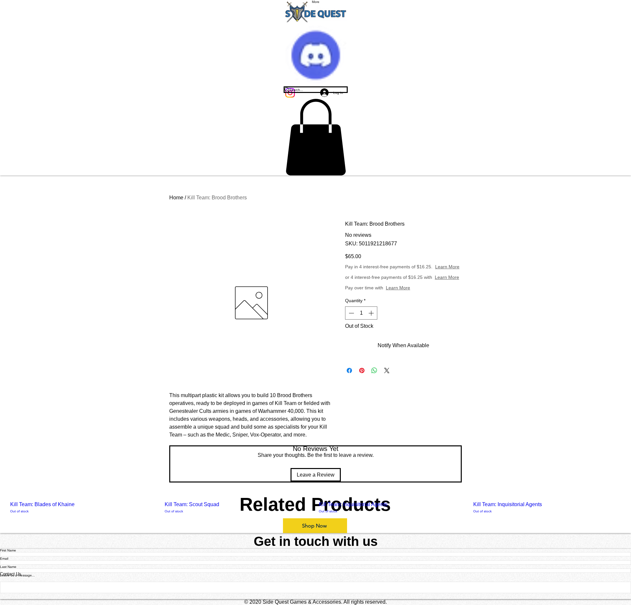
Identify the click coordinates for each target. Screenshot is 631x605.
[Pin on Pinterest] (362, 370)
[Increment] (371, 313)
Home (176, 197)
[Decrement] (350, 313)
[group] (315, 507)
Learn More (447, 266)
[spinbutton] (361, 313)
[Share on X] (387, 370)
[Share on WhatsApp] (374, 370)
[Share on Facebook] (349, 370)
